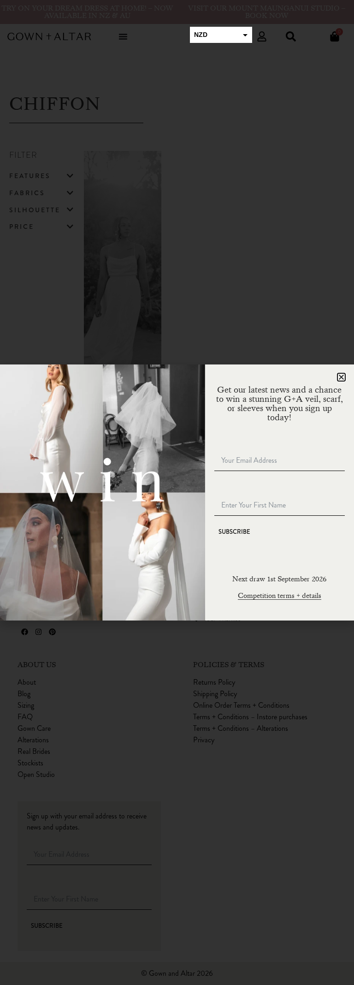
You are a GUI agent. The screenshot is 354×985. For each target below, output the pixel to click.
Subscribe (234, 531)
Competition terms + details (279, 595)
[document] (177, 492)
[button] (341, 377)
